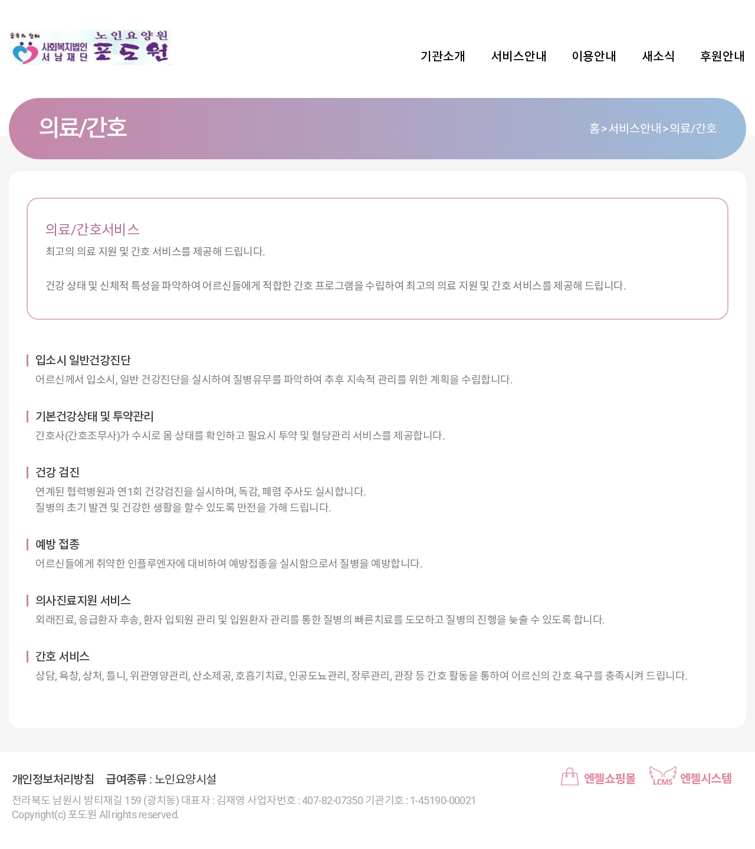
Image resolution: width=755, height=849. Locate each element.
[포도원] (91, 47)
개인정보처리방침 (53, 779)
